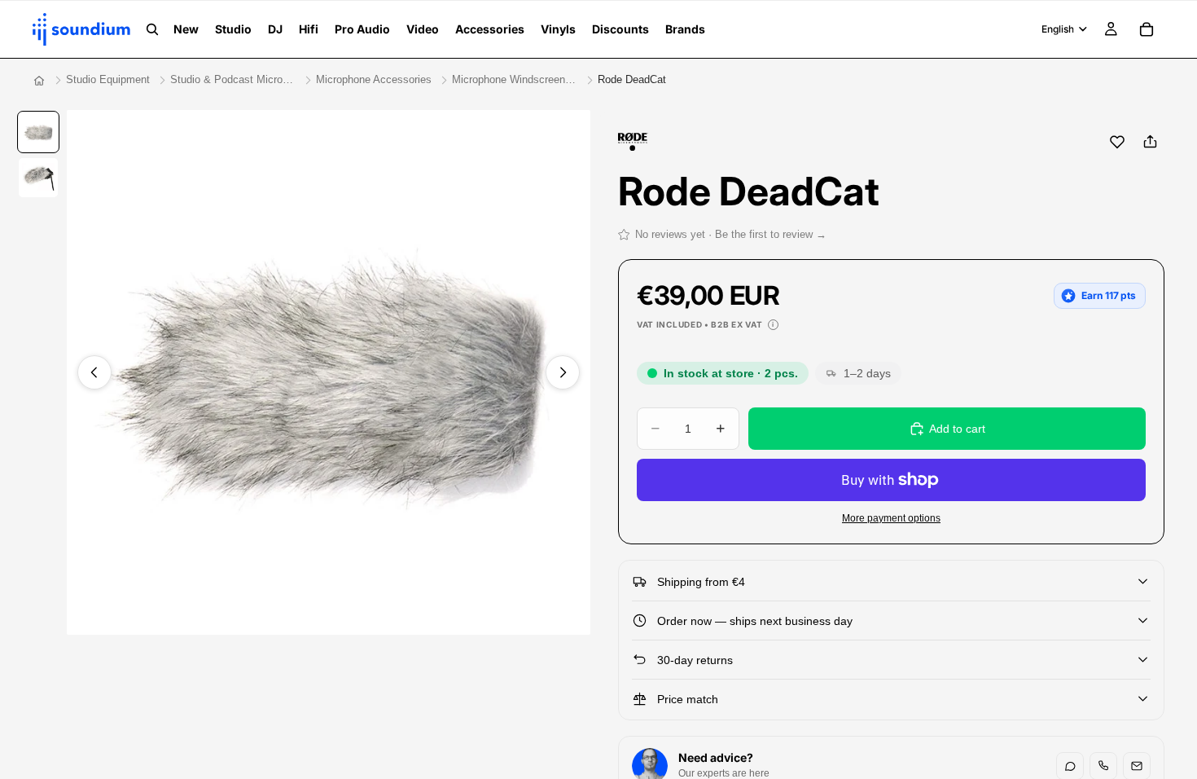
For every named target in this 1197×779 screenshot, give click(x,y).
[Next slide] (563, 372)
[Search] (152, 29)
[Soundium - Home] (39, 80)
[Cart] (1146, 29)
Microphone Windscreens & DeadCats (514, 79)
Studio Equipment (108, 79)
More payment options (891, 518)
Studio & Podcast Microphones (233, 79)
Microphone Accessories (374, 79)
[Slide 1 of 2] (38, 132)
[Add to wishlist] (1117, 141)
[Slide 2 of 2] (38, 177)
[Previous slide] (94, 372)
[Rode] (633, 141)
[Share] (1149, 141)
